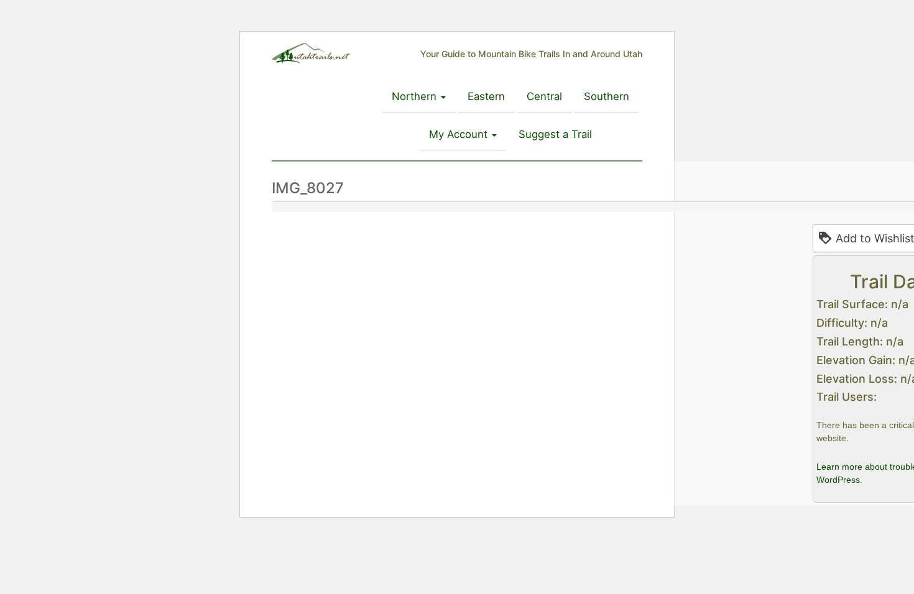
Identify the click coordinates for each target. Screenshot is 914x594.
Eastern (486, 96)
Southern (606, 96)
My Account (460, 134)
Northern (416, 96)
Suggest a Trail (555, 134)
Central (544, 96)
